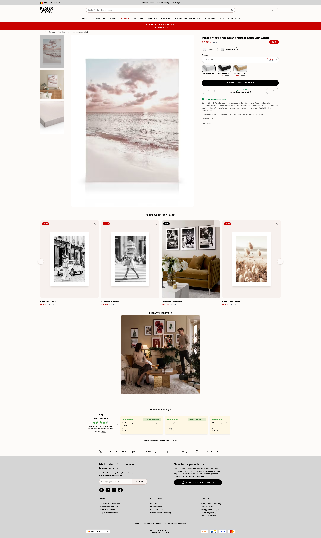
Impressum (161, 523)
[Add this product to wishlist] (272, 91)
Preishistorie (206, 123)
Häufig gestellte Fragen (210, 510)
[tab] (272, 10)
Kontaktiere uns (207, 507)
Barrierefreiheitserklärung (160, 513)
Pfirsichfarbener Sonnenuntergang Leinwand (73, 32)
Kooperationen (156, 510)
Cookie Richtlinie (147, 523)
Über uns (154, 504)
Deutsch (54, 2)
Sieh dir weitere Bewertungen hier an (160, 440)
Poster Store (166, 530)
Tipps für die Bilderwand (110, 504)
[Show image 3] (52, 117)
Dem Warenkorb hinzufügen (240, 83)
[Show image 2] (52, 84)
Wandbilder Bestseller (109, 507)
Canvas (52, 32)
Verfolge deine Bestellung (211, 504)
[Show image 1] (52, 51)
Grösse (205, 55)
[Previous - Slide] (200, 71)
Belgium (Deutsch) (98, 531)
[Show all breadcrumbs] (43, 32)
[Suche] (232, 10)
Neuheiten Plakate (107, 510)
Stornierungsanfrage (209, 513)
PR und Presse (156, 507)
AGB (137, 523)
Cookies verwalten (208, 516)
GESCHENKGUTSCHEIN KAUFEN (200, 482)
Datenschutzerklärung (177, 523)
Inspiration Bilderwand (109, 513)
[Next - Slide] (281, 71)
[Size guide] (208, 91)
